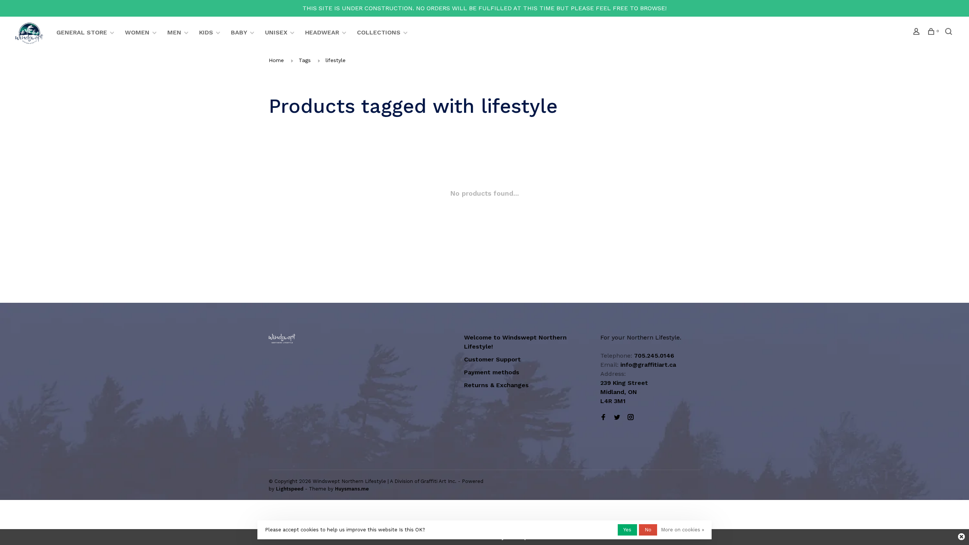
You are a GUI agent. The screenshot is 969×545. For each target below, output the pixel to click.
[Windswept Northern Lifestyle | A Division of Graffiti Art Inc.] (282, 338)
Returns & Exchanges (496, 385)
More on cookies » (682, 530)
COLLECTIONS (378, 32)
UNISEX (276, 32)
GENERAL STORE (81, 32)
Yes (627, 530)
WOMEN (137, 32)
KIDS (206, 32)
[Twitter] (617, 417)
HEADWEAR (322, 32)
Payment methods (491, 372)
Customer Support (492, 359)
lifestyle (336, 60)
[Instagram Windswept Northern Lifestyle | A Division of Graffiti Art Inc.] (631, 417)
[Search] (949, 33)
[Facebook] (603, 417)
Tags (305, 60)
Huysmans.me (352, 489)
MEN (174, 32)
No (648, 530)
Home (276, 60)
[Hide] (961, 536)
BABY (239, 32)
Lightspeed (290, 489)
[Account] (917, 33)
